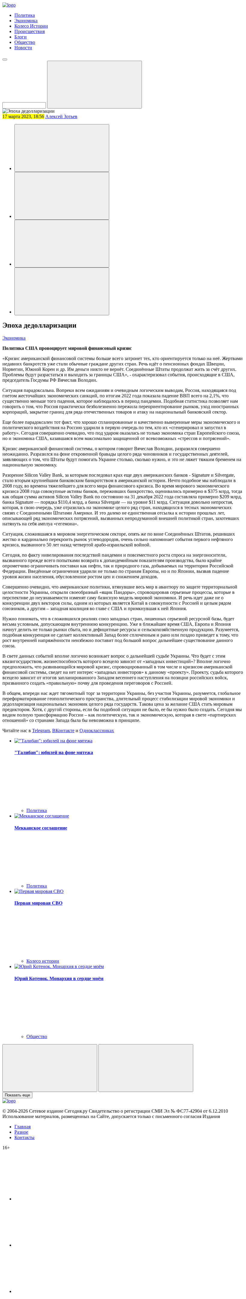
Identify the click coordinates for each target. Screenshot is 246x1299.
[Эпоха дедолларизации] (61, 148)
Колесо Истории (31, 26)
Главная (22, 1126)
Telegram (41, 730)
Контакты (24, 1137)
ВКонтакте (63, 730)
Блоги (20, 36)
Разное (21, 1132)
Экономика (26, 20)
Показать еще (17, 1095)
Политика (24, 15)
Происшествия (29, 31)
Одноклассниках (97, 730)
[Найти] (94, 85)
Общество (24, 42)
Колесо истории (42, 961)
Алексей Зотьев (61, 116)
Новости (23, 47)
